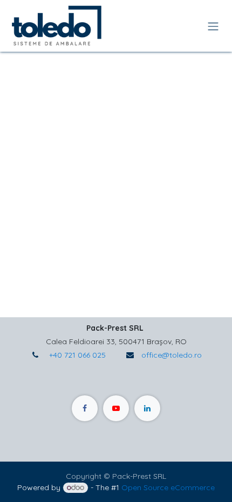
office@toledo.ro (171, 355)
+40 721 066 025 (76, 355)
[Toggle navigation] (213, 26)
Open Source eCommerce (168, 487)
